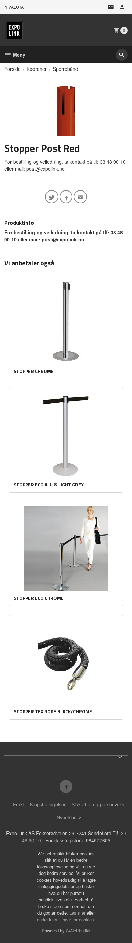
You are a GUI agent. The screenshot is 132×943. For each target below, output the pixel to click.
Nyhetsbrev (69, 817)
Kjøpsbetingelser (48, 804)
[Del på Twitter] (51, 196)
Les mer (78, 912)
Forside (12, 68)
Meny (18, 54)
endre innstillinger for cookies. (66, 919)
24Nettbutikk (78, 930)
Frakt (18, 804)
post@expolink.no (63, 239)
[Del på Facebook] (66, 196)
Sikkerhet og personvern (98, 804)
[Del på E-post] (80, 196)
